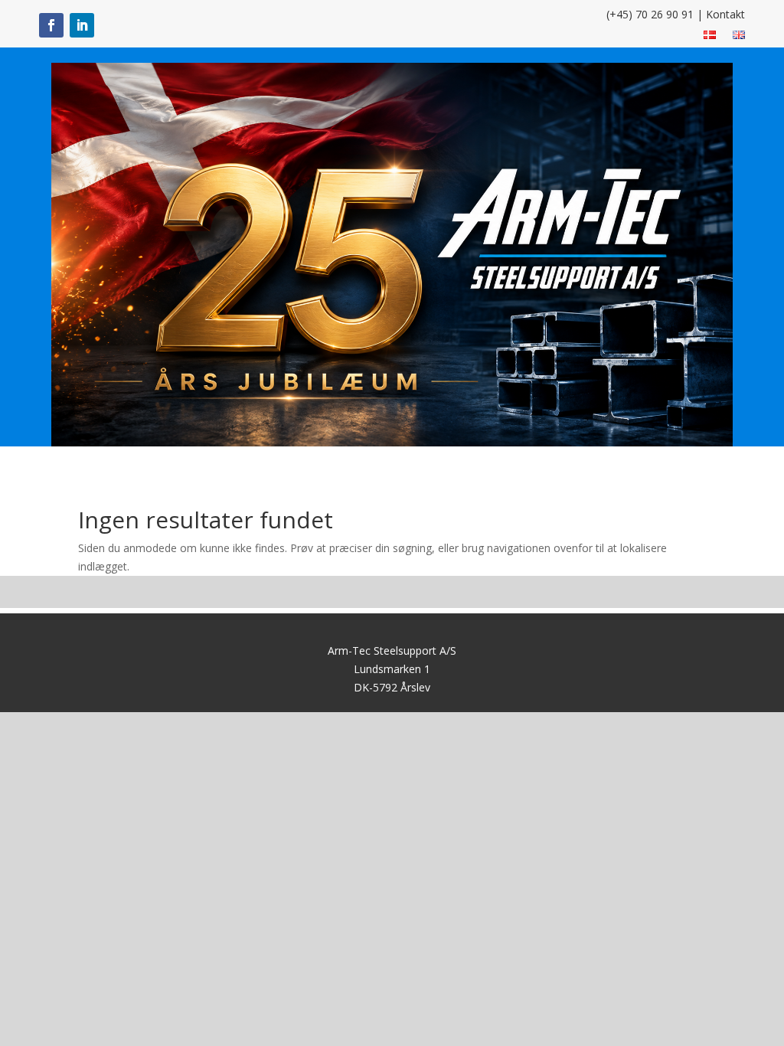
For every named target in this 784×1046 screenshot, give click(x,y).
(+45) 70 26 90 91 (650, 14)
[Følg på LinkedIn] (82, 25)
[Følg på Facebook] (51, 25)
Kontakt (725, 14)
